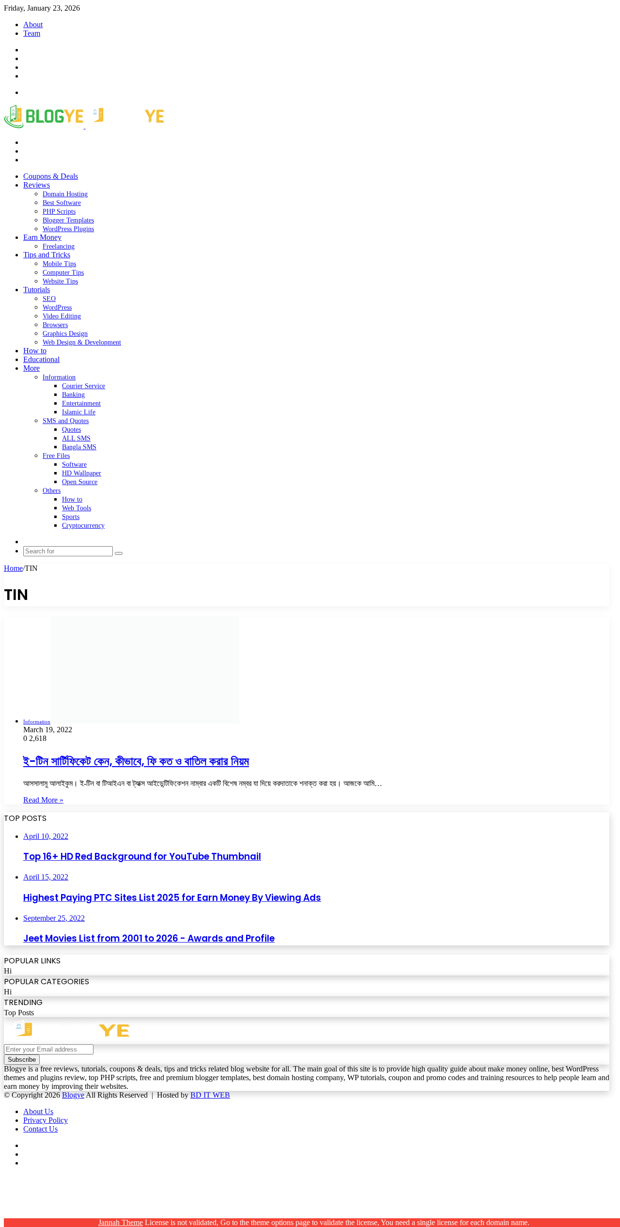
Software (74, 464)
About (33, 24)
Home (13, 568)
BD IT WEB (210, 1095)
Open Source (79, 482)
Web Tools (76, 508)
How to (34, 350)
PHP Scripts (59, 211)
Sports (70, 516)
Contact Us (40, 1129)
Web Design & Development (82, 342)
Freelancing (59, 246)
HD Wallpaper (81, 473)
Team (31, 33)
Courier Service (83, 386)
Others (52, 490)
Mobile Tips (59, 263)
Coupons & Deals (50, 176)
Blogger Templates (68, 220)
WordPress (57, 307)
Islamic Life (78, 412)
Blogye (73, 1095)
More (31, 368)
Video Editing (62, 316)
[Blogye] (84, 126)
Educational (41, 359)
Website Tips (60, 281)
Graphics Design (65, 333)
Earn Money (42, 237)
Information (59, 377)
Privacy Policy (45, 1120)
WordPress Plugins (68, 229)
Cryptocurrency (83, 525)
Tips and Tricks (46, 255)
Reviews (36, 185)
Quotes (71, 429)
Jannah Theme (120, 1222)
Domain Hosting (65, 194)
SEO (49, 298)
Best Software (62, 202)
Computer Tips (63, 272)
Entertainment (81, 403)
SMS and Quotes (66, 421)
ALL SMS (76, 438)
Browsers (55, 325)
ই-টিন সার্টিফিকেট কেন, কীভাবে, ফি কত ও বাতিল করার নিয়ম (136, 761)
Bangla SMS (79, 447)
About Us (38, 1111)
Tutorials (36, 289)
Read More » (43, 800)
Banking (73, 394)
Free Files (56, 455)
